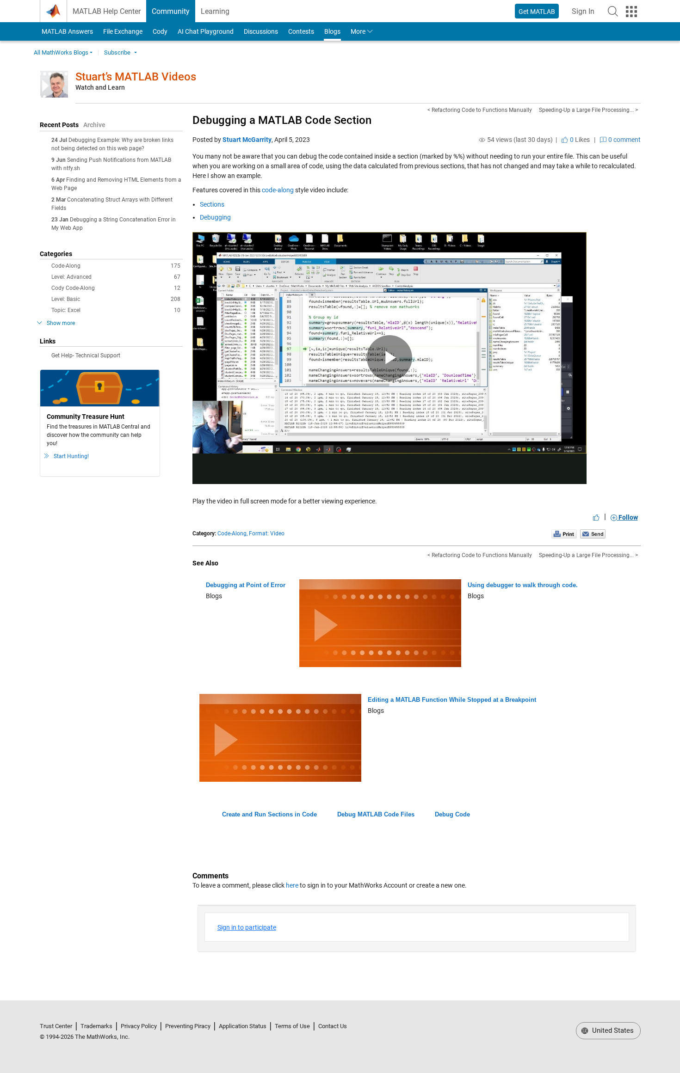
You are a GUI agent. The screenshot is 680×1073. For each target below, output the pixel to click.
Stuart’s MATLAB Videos (135, 76)
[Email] (592, 533)
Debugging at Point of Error (245, 585)
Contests (301, 31)
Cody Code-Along (115, 288)
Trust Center (56, 1026)
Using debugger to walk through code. (523, 585)
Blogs (332, 31)
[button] (613, 11)
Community (171, 11)
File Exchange (122, 31)
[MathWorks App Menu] (631, 11)
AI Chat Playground (206, 31)
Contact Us (332, 1026)
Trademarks (96, 1026)
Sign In (586, 14)
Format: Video (266, 533)
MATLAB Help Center (107, 11)
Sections (212, 204)
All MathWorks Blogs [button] (61, 52)
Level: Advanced (115, 277)
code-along (278, 190)
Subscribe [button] (117, 52)
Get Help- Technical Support (85, 355)
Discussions (261, 31)
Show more (61, 323)
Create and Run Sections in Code (269, 814)
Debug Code (452, 814)
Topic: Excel (115, 310)
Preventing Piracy (187, 1026)
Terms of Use (292, 1026)
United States (612, 1030)
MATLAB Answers (66, 31)
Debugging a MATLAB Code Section (281, 120)
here (292, 885)
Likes (579, 139)
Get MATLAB (537, 11)
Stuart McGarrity (247, 139)
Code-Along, (232, 533)
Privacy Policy (139, 1026)
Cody (160, 31)
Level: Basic (115, 299)
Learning (215, 11)
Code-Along (115, 266)
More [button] (358, 31)
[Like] (596, 517)
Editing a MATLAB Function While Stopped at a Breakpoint (452, 699)
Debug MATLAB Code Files (375, 814)
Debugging (215, 217)
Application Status (242, 1026)
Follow (627, 517)
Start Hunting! (71, 456)
